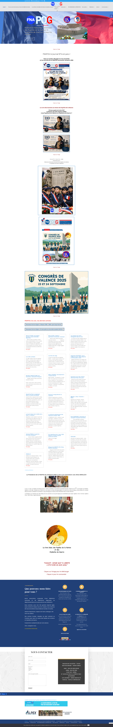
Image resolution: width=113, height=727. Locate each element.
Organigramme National (64, 591)
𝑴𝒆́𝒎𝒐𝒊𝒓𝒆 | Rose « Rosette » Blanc (77, 397)
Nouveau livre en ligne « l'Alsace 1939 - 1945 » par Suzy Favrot (43, 324)
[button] (111, 16)
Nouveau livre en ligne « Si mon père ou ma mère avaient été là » (44, 329)
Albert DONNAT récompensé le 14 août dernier (56, 375)
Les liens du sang (52, 355)
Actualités (56, 7)
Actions (97, 7)
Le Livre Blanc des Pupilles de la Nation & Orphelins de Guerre (42, 7)
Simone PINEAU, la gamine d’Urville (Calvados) (32, 434)
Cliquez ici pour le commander (56, 574)
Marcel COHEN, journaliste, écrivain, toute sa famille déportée (33, 337)
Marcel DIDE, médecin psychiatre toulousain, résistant (56, 336)
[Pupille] (30, 668)
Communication (105, 7)
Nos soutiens (84, 7)
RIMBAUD (28, 454)
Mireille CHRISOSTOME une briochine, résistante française (33, 376)
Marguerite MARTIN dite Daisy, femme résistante (56, 447)
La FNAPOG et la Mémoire (81, 614)
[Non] (111, 725)
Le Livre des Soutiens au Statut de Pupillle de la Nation (56, 107)
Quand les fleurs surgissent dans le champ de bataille (33, 394)
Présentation (63, 7)
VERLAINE (73, 436)
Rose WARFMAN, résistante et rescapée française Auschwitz (78, 417)
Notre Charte (29, 39)
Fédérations (91, 7)
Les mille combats (30, 356)
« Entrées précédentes (29, 470)
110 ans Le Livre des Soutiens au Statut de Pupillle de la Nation (19, 7)
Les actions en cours (64, 614)
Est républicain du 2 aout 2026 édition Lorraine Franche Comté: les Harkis (56, 435)
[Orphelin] (30, 669)
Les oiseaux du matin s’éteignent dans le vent (77, 336)
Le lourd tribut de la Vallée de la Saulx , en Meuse (34, 414)
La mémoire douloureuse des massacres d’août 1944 (55, 415)
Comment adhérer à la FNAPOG (82, 592)
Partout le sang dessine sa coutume (55, 395)
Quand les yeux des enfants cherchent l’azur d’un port (78, 377)
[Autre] (30, 670)
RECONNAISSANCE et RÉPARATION (74, 7)
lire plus (28, 349)
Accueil (4, 7)
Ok (88, 725)
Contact (55, 8)
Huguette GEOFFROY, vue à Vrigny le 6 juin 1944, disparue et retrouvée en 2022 (78, 356)
